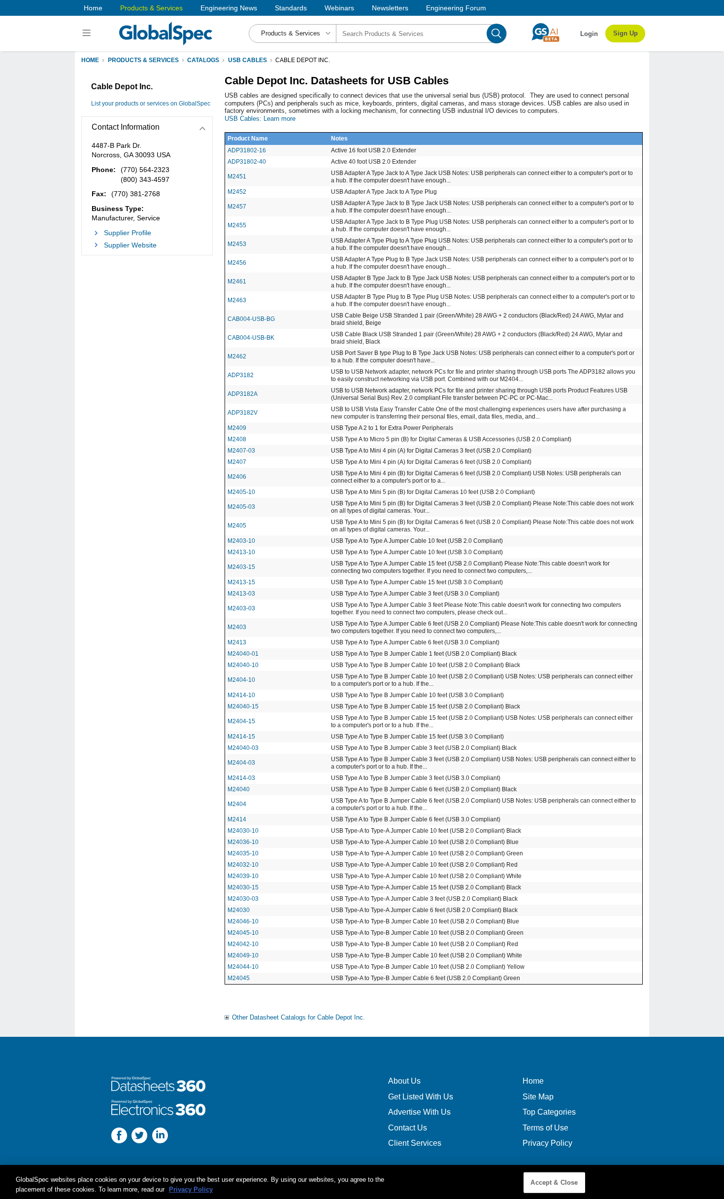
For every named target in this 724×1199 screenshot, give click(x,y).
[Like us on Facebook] (119, 1137)
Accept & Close (554, 1182)
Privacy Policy (547, 1143)
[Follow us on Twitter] (139, 1137)
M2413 (237, 642)
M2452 (237, 191)
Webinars (339, 8)
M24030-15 (243, 887)
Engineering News (228, 8)
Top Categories (549, 1112)
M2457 (237, 206)
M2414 (237, 819)
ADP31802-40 (247, 161)
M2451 (237, 176)
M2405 (237, 525)
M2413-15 (241, 582)
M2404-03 (241, 762)
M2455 (237, 225)
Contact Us (407, 1128)
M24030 (239, 910)
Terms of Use (545, 1128)
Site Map (538, 1097)
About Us (404, 1081)
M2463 (237, 300)
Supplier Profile (127, 233)
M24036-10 (243, 842)
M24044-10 (243, 966)
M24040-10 (243, 665)
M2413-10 (241, 552)
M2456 (237, 262)
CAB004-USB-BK (251, 337)
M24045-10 (243, 932)
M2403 (237, 627)
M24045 (239, 978)
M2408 (237, 439)
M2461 (237, 281)
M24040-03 (243, 747)
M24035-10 (243, 853)
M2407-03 (241, 450)
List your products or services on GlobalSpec (150, 103)
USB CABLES (247, 60)
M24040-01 (243, 653)
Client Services (414, 1143)
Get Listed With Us (420, 1097)
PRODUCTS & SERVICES (143, 60)
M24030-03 (243, 898)
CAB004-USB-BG (251, 319)
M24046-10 (243, 921)
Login (589, 33)
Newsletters (390, 8)
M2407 (237, 461)
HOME (90, 60)
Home (93, 8)
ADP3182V (243, 412)
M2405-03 (241, 506)
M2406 (237, 476)
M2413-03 (241, 593)
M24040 (239, 789)
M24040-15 (243, 706)
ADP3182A (243, 393)
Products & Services (151, 8)
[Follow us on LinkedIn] (160, 1137)
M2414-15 (241, 736)
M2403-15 (241, 567)
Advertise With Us (419, 1112)
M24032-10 (243, 864)
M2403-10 (241, 540)
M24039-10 (243, 876)
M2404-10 (241, 679)
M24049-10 (243, 955)
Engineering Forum (456, 8)
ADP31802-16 (247, 150)
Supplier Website (130, 245)
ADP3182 (241, 375)
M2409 (237, 427)
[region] (362, 1182)
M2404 (237, 804)
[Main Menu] (88, 33)
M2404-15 (241, 721)
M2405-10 (241, 492)
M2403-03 (241, 608)
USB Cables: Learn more (260, 118)
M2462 (237, 356)
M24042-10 (243, 944)
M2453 (237, 244)
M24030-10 (243, 830)
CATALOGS (203, 60)
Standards (291, 8)
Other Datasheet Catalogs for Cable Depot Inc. (298, 1017)
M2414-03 (241, 778)
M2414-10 (241, 695)
